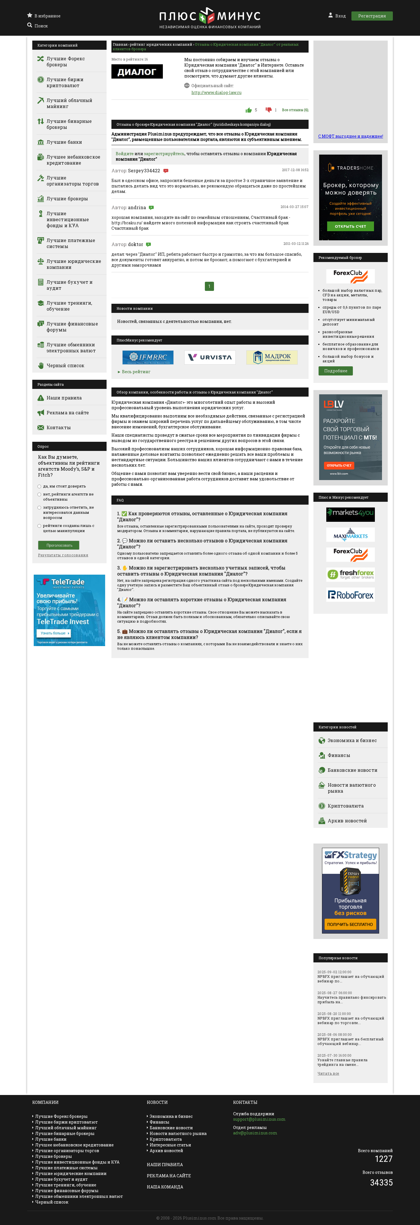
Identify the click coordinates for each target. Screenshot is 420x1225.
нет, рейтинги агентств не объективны (68, 496)
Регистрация (372, 16)
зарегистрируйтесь (164, 153)
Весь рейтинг (136, 371)
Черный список (65, 365)
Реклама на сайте (68, 412)
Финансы (339, 755)
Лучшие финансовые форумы (72, 327)
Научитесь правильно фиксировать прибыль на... (351, 999)
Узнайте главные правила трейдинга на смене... (342, 1062)
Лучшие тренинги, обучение (69, 306)
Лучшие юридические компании (74, 264)
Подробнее (335, 370)
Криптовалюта (346, 806)
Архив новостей (347, 821)
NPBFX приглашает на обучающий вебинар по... (350, 978)
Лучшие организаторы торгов (73, 181)
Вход (340, 16)
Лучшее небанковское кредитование (73, 160)
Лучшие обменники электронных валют (71, 347)
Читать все (328, 1073)
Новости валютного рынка (352, 788)
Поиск (41, 26)
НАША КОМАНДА (165, 1187)
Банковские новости (352, 770)
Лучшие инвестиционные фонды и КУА (68, 219)
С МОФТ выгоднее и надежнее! (350, 136)
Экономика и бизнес (352, 740)
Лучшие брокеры (67, 198)
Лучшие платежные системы (71, 243)
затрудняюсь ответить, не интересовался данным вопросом (68, 512)
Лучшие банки (64, 142)
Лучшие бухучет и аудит (70, 285)
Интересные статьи (170, 1145)
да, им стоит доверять (64, 486)
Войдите (125, 153)
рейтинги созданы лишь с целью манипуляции (68, 528)
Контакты (59, 427)
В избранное (48, 16)
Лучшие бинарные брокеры (69, 124)
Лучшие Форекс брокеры (66, 61)
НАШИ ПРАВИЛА (165, 1164)
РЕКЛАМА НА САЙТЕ (169, 1175)
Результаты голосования (63, 555)
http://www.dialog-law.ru (216, 92)
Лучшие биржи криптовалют (65, 82)
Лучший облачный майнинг (70, 103)
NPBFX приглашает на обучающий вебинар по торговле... (350, 1020)
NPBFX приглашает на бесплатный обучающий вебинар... (350, 1041)
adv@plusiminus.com (255, 1133)
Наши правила (64, 398)
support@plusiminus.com (259, 1119)
